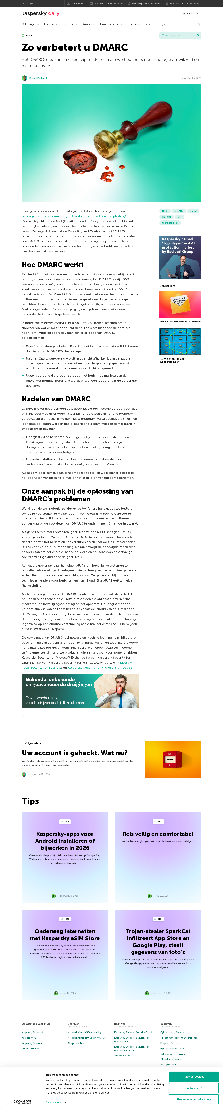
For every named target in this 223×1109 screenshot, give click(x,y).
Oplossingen (29, 24)
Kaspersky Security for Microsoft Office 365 (100, 668)
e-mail (29, 35)
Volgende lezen (33, 743)
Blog (160, 24)
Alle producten (76, 1043)
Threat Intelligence (170, 1059)
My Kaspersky (190, 13)
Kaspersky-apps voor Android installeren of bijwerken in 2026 (65, 841)
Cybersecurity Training (172, 1054)
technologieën (170, 222)
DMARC (179, 210)
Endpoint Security (170, 1043)
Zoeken (198, 35)
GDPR (149, 24)
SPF (180, 216)
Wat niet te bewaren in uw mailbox (180, 321)
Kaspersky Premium (32, 1043)
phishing (166, 216)
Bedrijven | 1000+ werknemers (184, 3)
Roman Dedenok (38, 78)
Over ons (132, 24)
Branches (49, 24)
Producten (68, 24)
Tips (66, 821)
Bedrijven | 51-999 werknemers (146, 3)
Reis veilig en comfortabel (158, 834)
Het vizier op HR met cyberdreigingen (171, 360)
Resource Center (109, 24)
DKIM (165, 210)
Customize (191, 1087)
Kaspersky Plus (29, 1038)
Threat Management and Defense (178, 1038)
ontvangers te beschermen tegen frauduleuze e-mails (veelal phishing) (74, 216)
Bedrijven (73, 1023)
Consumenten (78, 3)
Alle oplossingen (30, 1048)
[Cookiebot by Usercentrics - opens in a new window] (22, 1102)
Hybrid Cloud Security (172, 1048)
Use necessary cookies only (194, 1099)
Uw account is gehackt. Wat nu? (75, 753)
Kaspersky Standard (32, 1032)
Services (87, 24)
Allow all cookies (194, 1076)
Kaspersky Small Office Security (84, 1032)
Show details (53, 1102)
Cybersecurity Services (172, 1032)
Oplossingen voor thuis (36, 1023)
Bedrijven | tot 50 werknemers (109, 3)
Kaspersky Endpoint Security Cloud (87, 1038)
